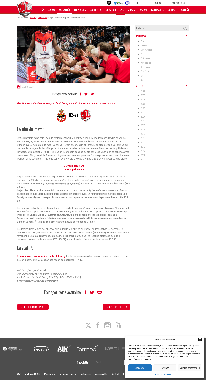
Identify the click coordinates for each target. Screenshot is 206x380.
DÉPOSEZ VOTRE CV (177, 2)
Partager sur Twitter (86, 95)
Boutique (157, 2)
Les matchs (80, 9)
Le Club (51, 9)
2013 (143, 146)
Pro (142, 41)
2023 (143, 103)
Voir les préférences (190, 368)
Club (142, 54)
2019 (143, 121)
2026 (143, 91)
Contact (172, 9)
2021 (143, 112)
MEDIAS (131, 9)
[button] (199, 339)
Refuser (165, 368)
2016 (143, 133)
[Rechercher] (185, 28)
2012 (143, 151)
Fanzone (143, 9)
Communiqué (146, 49)
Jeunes (144, 45)
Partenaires (157, 9)
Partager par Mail (92, 94)
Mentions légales (68, 374)
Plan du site (49, 374)
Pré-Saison (145, 58)
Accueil (33, 17)
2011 (143, 155)
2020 (143, 116)
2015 (143, 138)
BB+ (142, 79)
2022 (143, 108)
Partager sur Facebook (81, 94)
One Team (145, 71)
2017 (143, 129)
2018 (143, 125)
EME (122, 9)
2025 (143, 95)
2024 (143, 99)
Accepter (139, 368)
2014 (143, 142)
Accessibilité (101, 374)
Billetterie (141, 2)
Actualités (64, 9)
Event (143, 75)
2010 (143, 159)
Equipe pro (95, 9)
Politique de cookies (163, 375)
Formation (110, 9)
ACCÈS (183, 9)
